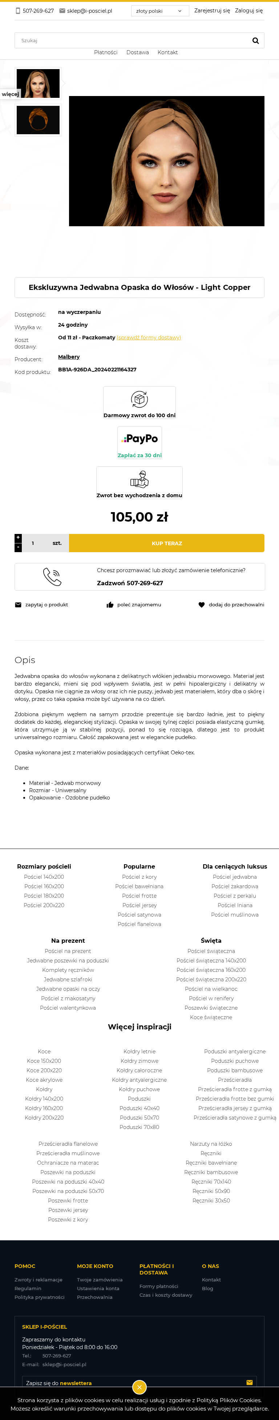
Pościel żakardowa (234, 886)
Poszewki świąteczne (211, 1008)
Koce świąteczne (211, 1017)
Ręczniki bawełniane (211, 1163)
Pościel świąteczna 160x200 (211, 970)
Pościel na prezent (68, 951)
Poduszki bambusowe (235, 1070)
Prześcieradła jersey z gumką (235, 1108)
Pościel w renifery (211, 998)
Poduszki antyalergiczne (235, 1051)
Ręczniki (211, 1153)
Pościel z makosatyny (68, 998)
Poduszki (139, 1099)
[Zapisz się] (249, 1383)
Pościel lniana (235, 905)
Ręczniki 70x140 (211, 1181)
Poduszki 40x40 (139, 1108)
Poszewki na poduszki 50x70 (68, 1191)
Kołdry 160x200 (44, 1108)
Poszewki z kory (68, 1219)
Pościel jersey (139, 905)
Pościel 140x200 (44, 877)
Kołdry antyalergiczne (139, 1080)
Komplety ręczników (68, 970)
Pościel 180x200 (44, 896)
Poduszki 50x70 (139, 1117)
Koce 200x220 (44, 1070)
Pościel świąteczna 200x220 (211, 979)
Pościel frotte (139, 896)
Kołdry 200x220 (44, 1117)
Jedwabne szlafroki (68, 979)
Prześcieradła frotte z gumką (235, 1089)
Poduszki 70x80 (139, 1127)
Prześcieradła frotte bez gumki (235, 1099)
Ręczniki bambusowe (211, 1172)
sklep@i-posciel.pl (54, 1364)
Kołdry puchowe (139, 1089)
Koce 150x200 (44, 1061)
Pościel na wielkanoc (211, 989)
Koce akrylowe (44, 1080)
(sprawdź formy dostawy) (149, 337)
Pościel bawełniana (139, 886)
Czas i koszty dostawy (166, 1295)
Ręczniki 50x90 (211, 1191)
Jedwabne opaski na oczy (68, 989)
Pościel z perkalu (235, 896)
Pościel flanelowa (139, 924)
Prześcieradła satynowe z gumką (235, 1117)
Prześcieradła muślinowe (68, 1153)
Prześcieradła (235, 1080)
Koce (44, 1051)
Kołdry (44, 1089)
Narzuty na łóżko (211, 1144)
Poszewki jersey (68, 1210)
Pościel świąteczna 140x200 (211, 960)
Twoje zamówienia (100, 1280)
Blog (207, 1288)
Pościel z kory (139, 877)
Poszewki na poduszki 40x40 (68, 1181)
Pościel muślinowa (235, 915)
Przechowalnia (95, 1297)
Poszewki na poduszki (68, 1172)
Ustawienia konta (98, 1288)
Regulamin (28, 1288)
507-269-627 (46, 1356)
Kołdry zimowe (139, 1061)
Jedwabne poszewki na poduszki (68, 960)
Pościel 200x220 (44, 905)
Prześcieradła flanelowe (68, 1144)
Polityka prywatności (40, 1297)
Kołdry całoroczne (139, 1070)
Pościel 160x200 (44, 886)
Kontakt (211, 1280)
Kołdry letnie (139, 1051)
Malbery (69, 357)
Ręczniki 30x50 (211, 1200)
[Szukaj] (255, 40)
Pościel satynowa (139, 915)
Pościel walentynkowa (68, 1008)
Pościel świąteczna (211, 951)
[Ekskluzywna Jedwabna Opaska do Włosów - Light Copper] (38, 83)
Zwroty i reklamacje (38, 1280)
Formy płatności (159, 1286)
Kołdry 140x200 (44, 1099)
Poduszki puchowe (235, 1061)
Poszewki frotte (68, 1200)
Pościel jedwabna (235, 877)
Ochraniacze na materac (68, 1163)
